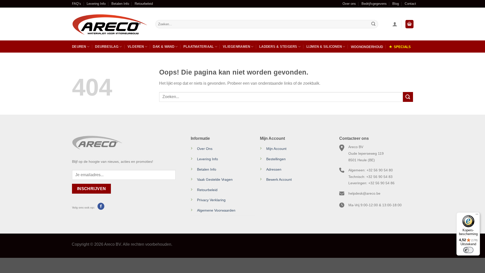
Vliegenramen (236, 47)
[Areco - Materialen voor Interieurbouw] (110, 24)
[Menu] (477, 215)
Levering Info (96, 4)
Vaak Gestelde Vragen (215, 179)
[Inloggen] (394, 24)
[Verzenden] (373, 24)
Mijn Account (276, 149)
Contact (410, 4)
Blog (395, 4)
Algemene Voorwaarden (216, 210)
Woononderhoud (367, 47)
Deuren (79, 47)
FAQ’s (76, 4)
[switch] (468, 250)
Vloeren (136, 47)
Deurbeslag (106, 47)
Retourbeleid (144, 4)
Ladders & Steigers (278, 47)
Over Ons (204, 149)
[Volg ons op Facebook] (101, 206)
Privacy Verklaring (211, 200)
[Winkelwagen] (409, 24)
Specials (402, 47)
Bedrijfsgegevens (374, 4)
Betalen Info (120, 4)
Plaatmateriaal (198, 47)
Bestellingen (276, 159)
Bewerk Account (279, 179)
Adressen (273, 169)
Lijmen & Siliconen (324, 47)
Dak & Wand (163, 47)
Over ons (349, 4)
